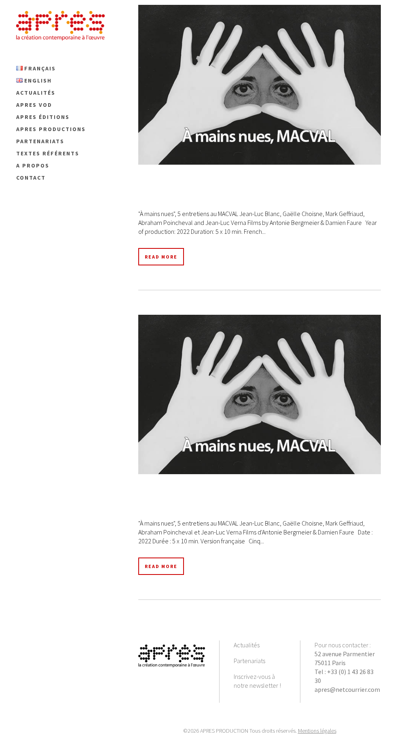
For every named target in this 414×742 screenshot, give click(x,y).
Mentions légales (317, 730)
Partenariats (249, 661)
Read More (161, 257)
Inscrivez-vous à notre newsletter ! (257, 680)
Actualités (247, 645)
